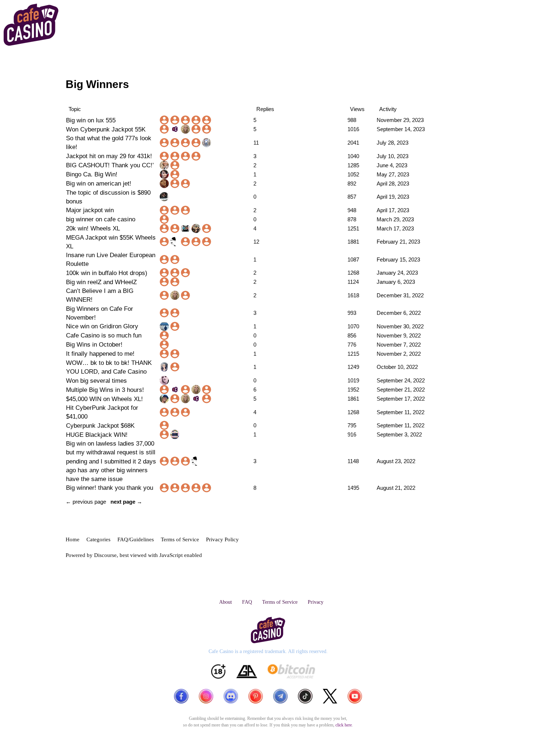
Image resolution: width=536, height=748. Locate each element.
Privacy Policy (222, 539)
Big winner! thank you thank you (109, 487)
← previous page (86, 502)
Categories (98, 539)
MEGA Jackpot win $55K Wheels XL (111, 242)
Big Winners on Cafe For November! (99, 313)
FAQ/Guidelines (135, 539)
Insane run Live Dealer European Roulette (110, 259)
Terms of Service (180, 539)
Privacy (315, 602)
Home (72, 539)
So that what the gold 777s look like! (108, 142)
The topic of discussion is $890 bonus (108, 197)
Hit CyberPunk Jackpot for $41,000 (102, 412)
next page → (126, 502)
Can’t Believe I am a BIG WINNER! (99, 295)
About (225, 602)
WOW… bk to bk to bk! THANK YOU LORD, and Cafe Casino (109, 367)
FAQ (247, 602)
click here (343, 725)
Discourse (105, 555)
